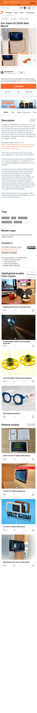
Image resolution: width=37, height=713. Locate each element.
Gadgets (14, 18)
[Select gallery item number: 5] (21, 338)
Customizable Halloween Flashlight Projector (16, 342)
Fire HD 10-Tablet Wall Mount (14, 491)
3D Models (5, 18)
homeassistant (6, 222)
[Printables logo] (2, 12)
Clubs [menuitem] (22, 12)
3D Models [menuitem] (8, 12)
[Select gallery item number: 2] (18, 451)
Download (19, 86)
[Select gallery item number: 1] (15, 338)
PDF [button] (33, 120)
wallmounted (22, 218)
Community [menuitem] (30, 12)
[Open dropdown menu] (34, 23)
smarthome (18, 222)
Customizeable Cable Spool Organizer (17, 378)
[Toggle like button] (4, 310)
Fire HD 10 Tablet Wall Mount (14, 527)
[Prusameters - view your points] (25, 8)
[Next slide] (34, 60)
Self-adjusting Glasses (11, 413)
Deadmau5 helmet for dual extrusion (17, 307)
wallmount (5, 218)
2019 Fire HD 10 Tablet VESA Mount (16, 455)
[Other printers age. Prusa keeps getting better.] (18, 104)
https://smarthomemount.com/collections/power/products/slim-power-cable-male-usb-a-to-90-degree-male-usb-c (18, 146)
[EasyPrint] (21, 7)
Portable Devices (24, 18)
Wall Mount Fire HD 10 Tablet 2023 (16, 562)
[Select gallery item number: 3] (18, 338)
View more (31, 274)
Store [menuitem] (16, 12)
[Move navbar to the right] (35, 13)
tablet (14, 218)
